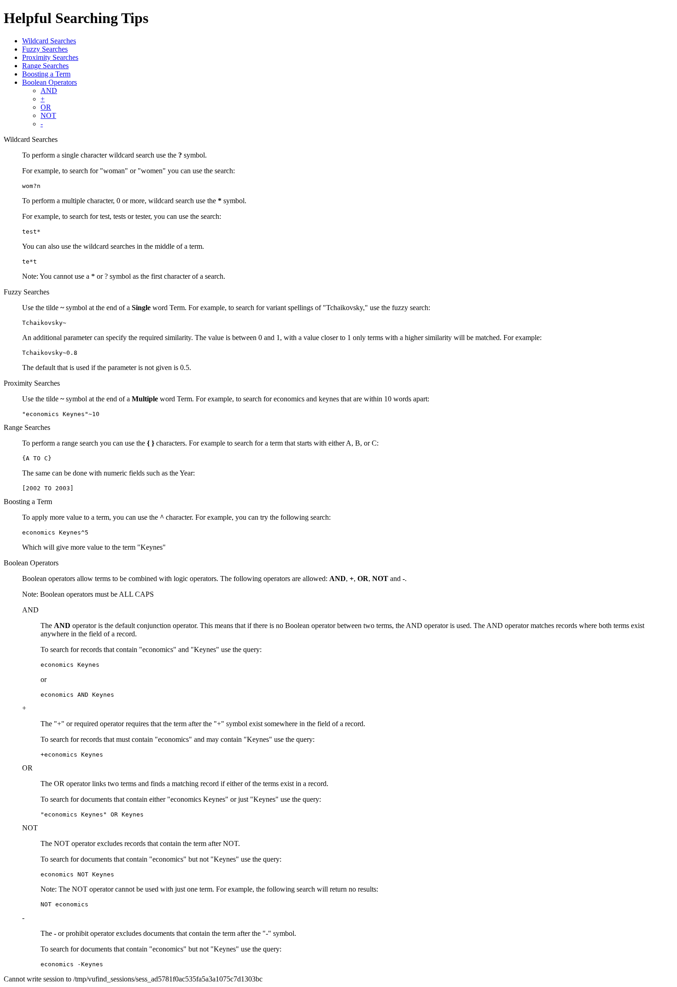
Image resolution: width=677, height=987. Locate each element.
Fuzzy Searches (45, 49)
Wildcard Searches (49, 41)
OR (46, 107)
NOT (48, 115)
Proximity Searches (50, 57)
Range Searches (45, 66)
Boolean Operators (49, 82)
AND (49, 90)
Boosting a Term (46, 74)
